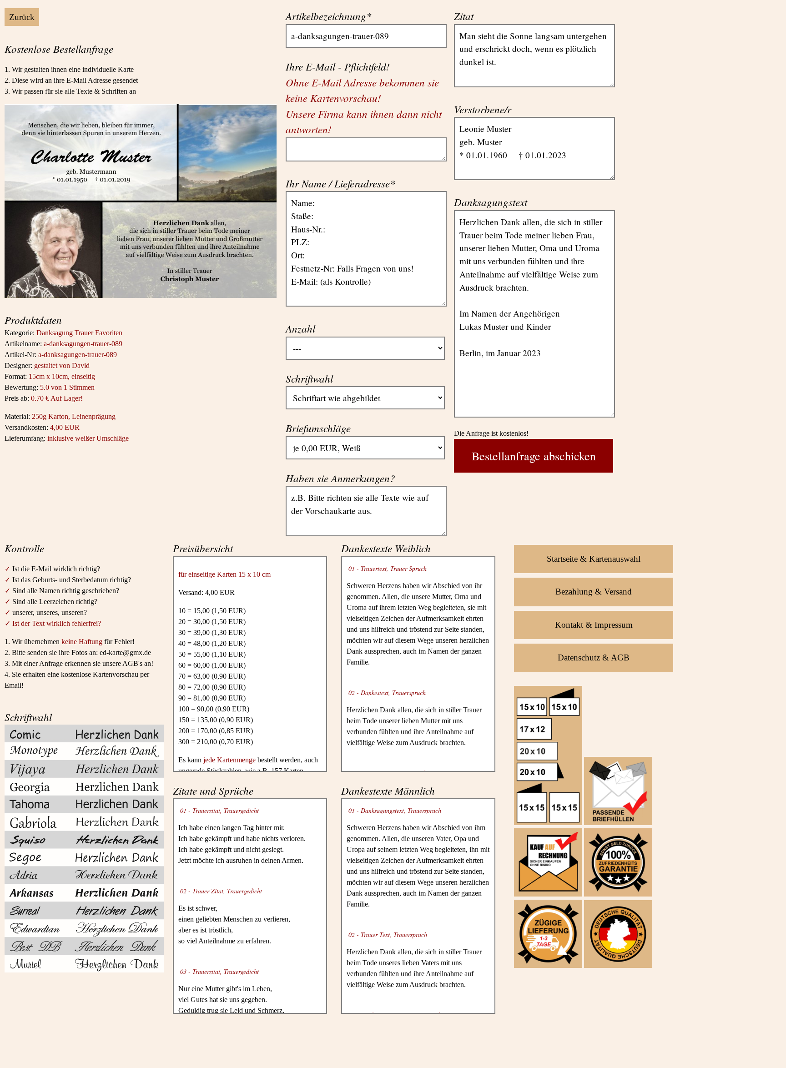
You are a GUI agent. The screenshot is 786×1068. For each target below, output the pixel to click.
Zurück (22, 17)
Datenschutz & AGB (594, 657)
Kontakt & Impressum (594, 625)
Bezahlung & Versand (593, 591)
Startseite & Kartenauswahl (593, 559)
